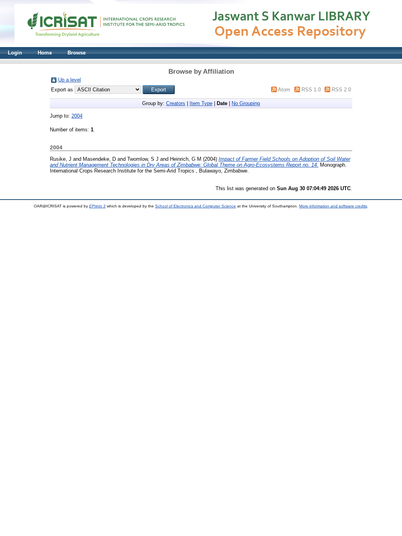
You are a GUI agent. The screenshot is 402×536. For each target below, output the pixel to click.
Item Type (201, 103)
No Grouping (246, 103)
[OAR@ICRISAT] (201, 45)
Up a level (69, 80)
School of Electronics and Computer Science (195, 206)
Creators (175, 103)
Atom (284, 90)
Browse (77, 53)
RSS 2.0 (341, 90)
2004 (76, 116)
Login (15, 53)
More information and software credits (333, 206)
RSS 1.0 (311, 90)
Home (45, 53)
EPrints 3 (97, 206)
